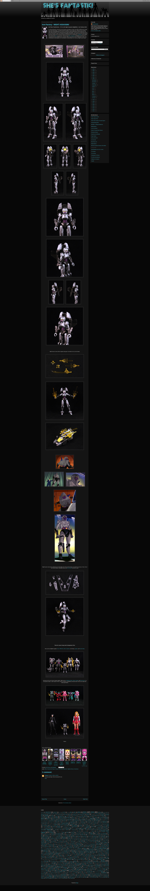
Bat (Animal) (101, 817)
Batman (42, 818)
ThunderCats (61, 871)
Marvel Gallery (91, 848)
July (93, 88)
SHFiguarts (83, 864)
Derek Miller (64, 826)
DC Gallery (91, 825)
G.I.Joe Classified (103, 833)
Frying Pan (87, 833)
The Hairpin (93, 151)
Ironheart (61, 841)
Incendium (65, 840)
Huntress (78, 839)
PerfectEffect (59, 857)
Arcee (56, 35)
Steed (74, 868)
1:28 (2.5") (55, 812)
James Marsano (87, 841)
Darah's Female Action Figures (97, 130)
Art (66, 816)
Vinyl (87, 875)
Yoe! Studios (100, 877)
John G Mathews (104, 842)
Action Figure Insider (95, 116)
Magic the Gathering (99, 847)
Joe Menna (98, 842)
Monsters (91, 853)
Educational (42, 828)
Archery (56, 816)
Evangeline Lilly (100, 829)
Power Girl (53, 859)
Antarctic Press (65, 815)
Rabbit (91, 859)
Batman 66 (49, 818)
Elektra (64, 828)
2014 (94, 107)
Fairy (56, 831)
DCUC (49, 826)
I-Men (88, 839)
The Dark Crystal (82, 870)
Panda (103, 856)
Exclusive (51, 831)
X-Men (85, 877)
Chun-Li (43, 824)
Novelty (50, 856)
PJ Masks (107, 857)
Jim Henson (73, 842)
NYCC (55, 856)
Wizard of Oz (102, 876)
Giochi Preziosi (105, 834)
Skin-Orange (97, 865)
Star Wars (51, 868)
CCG (42, 823)
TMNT (102, 871)
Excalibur (45, 831)
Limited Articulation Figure (105, 846)
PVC (87, 859)
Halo (108, 836)
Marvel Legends (103, 848)
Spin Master (71, 867)
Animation (46, 815)
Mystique (99, 854)
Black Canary (54, 819)
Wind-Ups (86, 876)
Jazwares (42, 842)
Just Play (104, 843)
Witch (98, 876)
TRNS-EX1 (61, 648)
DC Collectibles (74, 825)
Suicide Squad (61, 869)
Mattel (107, 849)
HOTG (65, 839)
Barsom (90, 817)
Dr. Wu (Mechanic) (48, 827)
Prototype (75, 859)
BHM (91, 818)
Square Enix (84, 867)
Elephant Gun (73, 828)
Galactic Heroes (47, 834)
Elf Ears (77, 828)
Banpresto (61, 817)
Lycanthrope (76, 847)
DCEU (108, 825)
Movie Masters (65, 854)
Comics (55, 824)
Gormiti (71, 835)
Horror (50, 839)
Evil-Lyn (106, 829)
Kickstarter (107, 844)
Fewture (57, 832)
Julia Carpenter (71, 843)
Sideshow (42, 865)
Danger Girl (100, 824)
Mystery (92, 854)
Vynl (41, 876)
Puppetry (83, 859)
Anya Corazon (74, 815)
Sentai (54, 864)
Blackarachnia (76, 819)
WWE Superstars (72, 877)
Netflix (69, 855)
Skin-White (49, 866)
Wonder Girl (43, 877)
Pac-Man (96, 856)
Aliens (62, 814)
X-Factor (77, 877)
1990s (75, 812)
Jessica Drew (59, 842)
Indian (69, 840)
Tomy (45, 872)
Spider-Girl (47, 867)
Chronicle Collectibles (106, 823)
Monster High (87, 853)
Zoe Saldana (71, 878)
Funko (91, 833)
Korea (71, 845)
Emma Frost (91, 828)
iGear (108, 839)
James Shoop (92, 841)
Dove (43, 827)
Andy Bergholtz (102, 814)
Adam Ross (73, 813)
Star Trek (46, 868)
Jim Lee (78, 842)
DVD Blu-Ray (75, 827)
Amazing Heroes (82, 814)
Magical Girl (106, 847)
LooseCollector (61, 847)
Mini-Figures (88, 852)
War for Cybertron (67, 648)
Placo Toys (43, 858)
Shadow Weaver (60, 864)
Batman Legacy (55, 818)
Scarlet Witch (78, 863)
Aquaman (98, 815)
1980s (71, 812)
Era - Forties (60, 829)
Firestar (82, 832)
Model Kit (52, 853)
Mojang (62, 853)
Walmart (55, 876)
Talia (44, 870)
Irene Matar (43, 841)
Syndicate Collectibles (99, 869)
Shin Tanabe (88, 864)
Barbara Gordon (67, 817)
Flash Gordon (101, 832)
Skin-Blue (75, 865)
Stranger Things (105, 868)
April (93, 92)
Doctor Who (97, 826)
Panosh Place (107, 856)
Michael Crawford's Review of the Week (98, 145)
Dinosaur (88, 826)
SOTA (93, 866)
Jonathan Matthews (44, 843)
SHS (96, 864)
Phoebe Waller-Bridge (82, 857)
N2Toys (42, 855)
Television (64, 870)
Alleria (71, 680)
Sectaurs (51, 864)
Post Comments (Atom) (67, 802)
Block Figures (91, 819)
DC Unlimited (104, 825)
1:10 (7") (42, 812)
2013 (94, 109)
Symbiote (93, 869)
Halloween (104, 836)
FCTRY (89, 831)
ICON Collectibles (92, 839)
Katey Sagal (88, 844)
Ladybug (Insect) (46, 846)
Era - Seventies (72, 829)
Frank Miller (73, 833)
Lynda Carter (81, 847)
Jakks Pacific (81, 841)
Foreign (44, 833)
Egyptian (46, 828)
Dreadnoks (54, 827)
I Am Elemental (84, 839)
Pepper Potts (54, 857)
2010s (84, 812)
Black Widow (70, 819)
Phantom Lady (66, 857)
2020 (94, 78)
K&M (58, 844)
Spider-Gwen (53, 867)
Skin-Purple (107, 865)
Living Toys (47, 847)
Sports (79, 867)
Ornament (75, 856)
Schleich (99, 863)
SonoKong (84, 866)
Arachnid (42, 816)
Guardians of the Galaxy (45, 836)
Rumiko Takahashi (43, 863)
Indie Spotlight (78, 840)
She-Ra (78, 864)
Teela (54, 870)
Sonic (81, 866)
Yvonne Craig (47, 878)
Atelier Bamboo (96, 816)
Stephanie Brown (79, 868)
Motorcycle (47, 854)
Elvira (87, 828)
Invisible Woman (105, 840)
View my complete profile (95, 30)
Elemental (68, 828)
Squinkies (89, 867)
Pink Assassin (82, 680)
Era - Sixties (79, 829)
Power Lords (58, 859)
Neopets (65, 855)
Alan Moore (106, 813)
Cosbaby (80, 824)
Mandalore (53, 848)
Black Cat (58, 819)
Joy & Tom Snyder (56, 843)
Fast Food (84, 831)
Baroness (80, 817)
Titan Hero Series (90, 871)
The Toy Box (93, 153)
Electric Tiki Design (55, 828)
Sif (45, 865)
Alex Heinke (49, 814)
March (93, 94)
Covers (89, 824)
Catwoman (104, 821)
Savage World (72, 863)
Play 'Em (53, 858)
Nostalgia (47, 856)
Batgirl (106, 817)
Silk (55, 865)
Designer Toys (69, 826)
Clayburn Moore (48, 824)
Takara (104, 869)
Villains (74, 875)
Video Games (63, 875)
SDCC (47, 864)
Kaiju (60, 844)
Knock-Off (63, 845)
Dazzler (65, 825)
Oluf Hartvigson (66, 856)
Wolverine (106, 876)
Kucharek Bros (98, 845)
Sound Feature (98, 866)
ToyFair (84, 872)
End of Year (104, 828)
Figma (60, 832)
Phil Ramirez (75, 857)
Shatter (65, 864)
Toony (57, 872)
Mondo (71, 853)
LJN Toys (51, 847)
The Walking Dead (101, 870)
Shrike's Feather (75, 680)
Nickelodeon (93, 855)
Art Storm (74, 816)
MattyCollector (94, 143)
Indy (81, 840)
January (93, 97)
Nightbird (97, 855)
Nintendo (101, 855)
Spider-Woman (65, 867)
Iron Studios (57, 841)
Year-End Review (94, 877)
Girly (42, 835)
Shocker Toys (92, 864)
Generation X (78, 834)
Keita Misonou (93, 844)
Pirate (100, 857)
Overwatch (92, 856)
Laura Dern (60, 846)
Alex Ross (53, 814)
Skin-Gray (80, 865)
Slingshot (69, 866)
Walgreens (50, 876)
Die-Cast (80, 826)
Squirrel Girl (97, 867)
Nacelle (45, 855)
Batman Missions (61, 818)
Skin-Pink (102, 865)
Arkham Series (62, 816)
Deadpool (53, 826)
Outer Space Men (86, 856)
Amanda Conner (75, 814)
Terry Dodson (76, 870)
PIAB (90, 857)
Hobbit (42, 839)
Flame (91, 832)
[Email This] (59, 767)
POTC (50, 859)
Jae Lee (76, 841)
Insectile (95, 840)
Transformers (104, 872)
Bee (77, 818)
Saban (53, 863)
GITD (45, 835)
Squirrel (92, 867)
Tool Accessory (52, 872)
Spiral (76, 867)
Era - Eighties (47, 829)
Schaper (96, 863)
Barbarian (73, 817)
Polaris (87, 858)
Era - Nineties (66, 829)
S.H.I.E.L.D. (48, 863)
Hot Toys (58, 839)
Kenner (98, 844)
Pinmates (97, 857)
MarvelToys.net (94, 141)
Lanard (52, 846)
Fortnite (53, 833)
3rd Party (99, 812)
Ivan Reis (68, 841)
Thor (48, 871)
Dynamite (83, 827)
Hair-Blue (69, 836)
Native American (50, 855)
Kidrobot (43, 845)
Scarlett (83, 863)
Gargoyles (72, 834)
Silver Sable (58, 865)
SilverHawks (63, 865)
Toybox (80, 872)
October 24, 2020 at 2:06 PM (53, 775)
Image (43, 840)
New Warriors (83, 855)
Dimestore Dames (94, 132)
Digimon (85, 826)
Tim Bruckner (74, 871)
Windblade (80, 34)
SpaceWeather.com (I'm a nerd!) (97, 149)
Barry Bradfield (86, 817)
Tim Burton (79, 871)
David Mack (61, 825)
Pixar (103, 857)
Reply (46, 778)
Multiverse (79, 854)
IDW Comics (104, 839)
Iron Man (52, 841)
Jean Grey (47, 842)
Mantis (61, 848)
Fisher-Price (87, 832)
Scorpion (106, 863)
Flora (108, 832)
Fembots (51, 832)
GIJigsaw (46, 775)
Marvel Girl (97, 848)
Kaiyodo (63, 844)
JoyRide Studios (62, 843)
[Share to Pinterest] (63, 767)
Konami (68, 845)
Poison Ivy (82, 858)
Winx (95, 876)
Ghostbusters (99, 834)
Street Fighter (51, 869)
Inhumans (90, 840)
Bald (53, 817)
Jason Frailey (102, 841)
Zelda (67, 878)
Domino (104, 826)
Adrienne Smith (79, 813)
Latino (55, 846)
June (93, 89)
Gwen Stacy (59, 836)
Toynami (88, 872)
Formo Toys (48, 833)
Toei (105, 871)
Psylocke (79, 859)
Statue (65, 868)
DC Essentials (86, 825)
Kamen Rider (73, 844)
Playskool (72, 858)
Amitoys (92, 814)
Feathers (92, 831)
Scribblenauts (43, 864)
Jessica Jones (65, 842)
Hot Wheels (61, 839)
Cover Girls (84, 824)
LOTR (66, 847)
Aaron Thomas (43, 813)
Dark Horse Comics (106, 824)
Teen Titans (58, 870)
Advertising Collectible (85, 813)
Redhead (62, 860)
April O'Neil (93, 815)
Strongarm (56, 869)
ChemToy (86, 823)
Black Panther (64, 819)
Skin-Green (85, 865)
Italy (65, 841)
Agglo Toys (92, 813)
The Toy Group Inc (94, 870)
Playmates (62, 858)
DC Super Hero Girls (97, 825)
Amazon (87, 814)
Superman (82, 869)
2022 (94, 75)
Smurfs (77, 866)
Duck (63, 827)
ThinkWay (106, 870)
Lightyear (97, 846)
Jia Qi (69, 842)
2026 (94, 69)
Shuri (99, 864)
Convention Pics (72, 824)
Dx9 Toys (79, 827)
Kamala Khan (67, 844)
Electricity (60, 828)
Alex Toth (57, 814)
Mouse (60, 854)
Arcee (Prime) (51, 816)
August (93, 86)
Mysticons (95, 854)
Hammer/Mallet (45, 838)
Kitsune (47, 845)
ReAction (101, 859)
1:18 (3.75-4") (48, 812)
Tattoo (50, 870)
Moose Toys (104, 853)
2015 (94, 106)
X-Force (81, 877)
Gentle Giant (83, 834)
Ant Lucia (59, 815)
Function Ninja (82, 648)
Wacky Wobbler (46, 876)
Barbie (77, 817)
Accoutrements (48, 813)
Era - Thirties (85, 829)
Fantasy (79, 831)
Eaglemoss (87, 827)
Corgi (77, 824)
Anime (52, 815)
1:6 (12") (63, 812)
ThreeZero (52, 871)
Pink (93, 857)
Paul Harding (48, 857)
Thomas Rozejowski (43, 871)
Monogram (82, 853)
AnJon (56, 815)
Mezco (51, 852)
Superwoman (88, 869)
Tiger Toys (66, 871)
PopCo (42, 859)
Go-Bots (59, 835)
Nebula (57, 855)
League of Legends (69, 846)
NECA (61, 855)
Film (67, 832)
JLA (94, 842)
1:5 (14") (60, 812)
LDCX (64, 846)
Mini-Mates (93, 852)
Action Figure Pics (94, 118)
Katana (84, 844)
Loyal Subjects (70, 847)
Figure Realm (93, 136)
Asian (86, 816)
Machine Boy (89, 847)
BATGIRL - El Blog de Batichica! (97, 124)
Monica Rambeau (76, 853)
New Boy (73, 855)
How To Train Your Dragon (71, 839)
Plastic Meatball (48, 858)
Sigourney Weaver (50, 865)
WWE (67, 877)
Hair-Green (74, 836)
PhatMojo (70, 857)
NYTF (58, 856)
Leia (89, 846)
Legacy (74, 846)
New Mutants (77, 855)
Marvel (85, 848)
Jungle (86, 843)
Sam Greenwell (65, 863)
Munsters (84, 854)
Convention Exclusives (64, 824)
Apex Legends (84, 815)
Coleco (52, 824)
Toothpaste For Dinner (95, 155)
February (94, 96)
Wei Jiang (68, 876)
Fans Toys (65, 831)
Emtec (95, 828)
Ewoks (42, 831)
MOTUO (56, 854)
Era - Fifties (55, 829)
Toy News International (95, 157)
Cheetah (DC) (77, 823)
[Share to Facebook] (62, 767)
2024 (94, 72)
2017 (94, 102)
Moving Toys (69, 854)
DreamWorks (59, 827)
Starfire (56, 868)
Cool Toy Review (94, 128)
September (94, 84)
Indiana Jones (73, 840)
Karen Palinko (79, 844)
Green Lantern (101, 835)
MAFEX (93, 847)
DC (68, 825)
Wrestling (62, 877)
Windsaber (68, 680)
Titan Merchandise (97, 871)
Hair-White (94, 836)
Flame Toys (96, 832)
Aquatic (102, 815)
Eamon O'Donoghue (94, 827)
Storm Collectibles (99, 868)
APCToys (79, 815)
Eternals (90, 829)
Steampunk (70, 868)
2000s (79, 812)
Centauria (53, 823)
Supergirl (77, 869)
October (93, 83)
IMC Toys (52, 840)
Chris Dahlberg (94, 823)
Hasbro (63, 838)
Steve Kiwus (85, 868)
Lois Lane (55, 847)
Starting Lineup (61, 868)
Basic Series (95, 817)
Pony (90, 858)
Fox (63, 833)
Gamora (68, 834)
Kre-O (58, 648)
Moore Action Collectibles (97, 853)
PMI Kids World (77, 858)
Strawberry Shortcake (44, 869)
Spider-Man (59, 867)
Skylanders (64, 866)
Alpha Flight (66, 814)
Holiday (45, 839)
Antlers (69, 815)
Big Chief (106, 818)
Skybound (60, 866)
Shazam (69, 864)
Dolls (101, 826)
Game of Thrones (57, 834)
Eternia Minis (95, 829)
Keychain (102, 844)
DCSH (46, 826)
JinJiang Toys (88, 842)
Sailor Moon (60, 863)
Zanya (61, 878)
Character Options (58, 823)
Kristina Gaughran (88, 845)
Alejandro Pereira (44, 814)
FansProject (69, 831)
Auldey (104, 816)
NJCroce (106, 855)
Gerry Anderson (93, 834)
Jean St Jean (53, 842)
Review (103, 861)
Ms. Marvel (74, 854)
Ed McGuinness (105, 827)
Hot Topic (53, 839)
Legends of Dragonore (80, 846)
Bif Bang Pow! (97, 818)
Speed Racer (43, 867)
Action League (54, 813)
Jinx (92, 842)
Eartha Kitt (99, 827)
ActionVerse (64, 813)
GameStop (63, 834)
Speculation (106, 866)
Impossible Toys (60, 840)
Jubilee (67, 843)
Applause (89, 815)
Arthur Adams (82, 816)
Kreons (83, 845)
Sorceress (89, 866)
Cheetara (82, 823)
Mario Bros (65, 848)
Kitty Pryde (51, 845)
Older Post (85, 799)
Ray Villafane (96, 859)
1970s (68, 812)
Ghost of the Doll (94, 137)
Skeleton (71, 865)
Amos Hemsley (96, 814)
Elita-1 (70, 35)
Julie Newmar (78, 843)
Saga (56, 863)
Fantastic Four (74, 831)
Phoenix (87, 857)
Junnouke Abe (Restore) (91, 843)
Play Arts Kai (57, 858)
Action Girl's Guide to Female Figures (98, 120)
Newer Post (44, 799)
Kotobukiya (75, 845)
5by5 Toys (104, 812)
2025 (94, 70)
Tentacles (70, 870)
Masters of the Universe (89, 849)
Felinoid (97, 831)
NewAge (87, 855)
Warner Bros (60, 876)
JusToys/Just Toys (50, 844)
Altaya (70, 814)
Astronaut (90, 816)
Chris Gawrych (100, 823)
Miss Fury (44, 853)
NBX (54, 855)
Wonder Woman (49, 877)
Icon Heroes (97, 839)
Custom (92, 824)
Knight (60, 845)
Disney (93, 826)
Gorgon (67, 835)
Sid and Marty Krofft (104, 864)
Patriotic (43, 857)
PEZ (62, 857)
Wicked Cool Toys (73, 876)
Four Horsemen (58, 833)
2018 (94, 101)
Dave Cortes (57, 825)
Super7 (73, 869)
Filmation (72, 832)
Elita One (82, 828)
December (94, 80)
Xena (89, 877)
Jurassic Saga (98, 843)
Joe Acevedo (93, 139)
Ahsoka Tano (97, 813)
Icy (100, 839)
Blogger (77, 882)
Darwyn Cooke (51, 825)
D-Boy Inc (96, 824)
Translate (100, 43)
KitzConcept (55, 845)
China (90, 823)
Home (65, 799)
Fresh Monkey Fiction (80, 833)
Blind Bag (81, 819)
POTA (47, 859)
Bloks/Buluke (98, 819)
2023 (94, 73)
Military (73, 852)
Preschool (70, 859)
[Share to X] (61, 767)
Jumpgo (83, 843)
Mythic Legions (105, 854)
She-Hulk (73, 864)
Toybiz (76, 872)
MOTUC (51, 854)
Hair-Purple (84, 836)
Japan (97, 841)
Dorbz (108, 826)
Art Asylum (70, 816)
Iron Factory (48, 841)
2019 (94, 99)
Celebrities (45, 823)
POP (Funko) (94, 858)
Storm (94, 868)
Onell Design (71, 856)
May (93, 91)
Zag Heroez (53, 878)
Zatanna (64, 878)
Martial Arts (80, 848)
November (94, 81)
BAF (50, 817)
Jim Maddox (83, 842)
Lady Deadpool (103, 845)
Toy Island (65, 872)
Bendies (84, 818)
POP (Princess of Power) (103, 858)
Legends (76, 648)
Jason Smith (106, 841)
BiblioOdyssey (93, 126)
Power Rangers (64, 859)
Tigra (70, 871)
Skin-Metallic (91, 865)
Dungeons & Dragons (68, 827)
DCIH (43, 826)
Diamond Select (74, 826)
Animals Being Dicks (95, 122)
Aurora (107, 816)
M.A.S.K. (85, 847)
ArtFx (77, 816)
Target (47, 870)
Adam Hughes (69, 813)
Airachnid (102, 813)
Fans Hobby (60, 831)
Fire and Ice (78, 832)
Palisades (100, 856)
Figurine (63, 832)
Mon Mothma (67, 853)
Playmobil (67, 858)
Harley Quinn (58, 838)
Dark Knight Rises (45, 825)
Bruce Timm (96, 820)
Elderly (50, 828)
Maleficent (48, 848)
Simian (68, 865)
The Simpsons (88, 870)
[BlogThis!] (60, 767)
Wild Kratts (78, 876)
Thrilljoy (56, 871)
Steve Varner (90, 868)
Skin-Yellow (55, 866)
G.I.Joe (97, 833)
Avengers (46, 817)
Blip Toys (86, 819)
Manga (57, 848)
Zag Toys (58, 878)
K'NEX (55, 844)
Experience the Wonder (95, 134)
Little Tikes (43, 847)
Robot (71, 862)
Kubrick (94, 845)
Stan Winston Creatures (103, 867)
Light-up (93, 846)
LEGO (86, 846)
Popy (44, 859)
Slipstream (73, 35)
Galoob (52, 834)
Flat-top (105, 832)
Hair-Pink (79, 836)
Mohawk (57, 853)
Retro (89, 860)
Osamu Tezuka (81, 856)
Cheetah (71, 823)
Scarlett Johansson (89, 863)
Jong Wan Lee (51, 843)
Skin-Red (44, 866)
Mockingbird (48, 853)
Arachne (107, 815)
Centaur (50, 823)
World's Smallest (56, 877)
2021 (94, 77)
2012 (94, 110)
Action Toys (60, 813)
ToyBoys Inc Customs (95, 159)
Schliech (103, 863)
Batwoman (73, 818)
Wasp (65, 876)
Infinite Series (86, 840)
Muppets (88, 854)
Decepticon (59, 826)
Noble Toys (43, 856)
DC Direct (80, 825)
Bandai (57, 817)
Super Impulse (68, 869)
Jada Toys (72, 841)
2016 (94, 104)
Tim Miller (84, 871)
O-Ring (62, 856)
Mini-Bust (82, 852)
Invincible (99, 840)
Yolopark (104, 877)
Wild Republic (82, 876)
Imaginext (47, 840)
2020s (92, 812)
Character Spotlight (65, 823)
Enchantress (99, 828)
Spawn (103, 866)
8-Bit (107, 812)
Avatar (42, 817)
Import (55, 840)
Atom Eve (100, 816)
